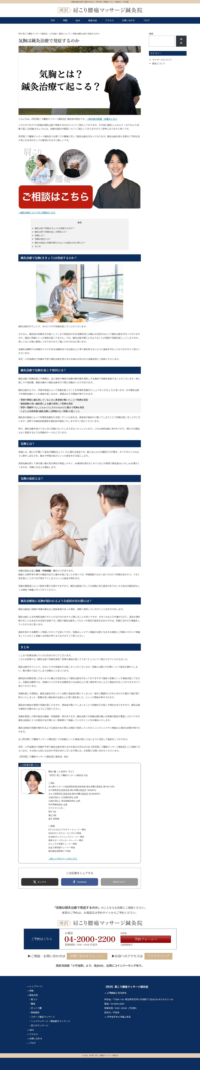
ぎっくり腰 (36, 1008)
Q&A (78, 20)
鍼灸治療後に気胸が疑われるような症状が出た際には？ (60, 242)
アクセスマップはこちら (119, 1016)
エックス (42, 881)
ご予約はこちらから (117, 992)
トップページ (35, 986)
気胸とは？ (40, 235)
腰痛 (33, 1003)
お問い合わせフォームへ (87, 956)
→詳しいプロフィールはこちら (62, 858)
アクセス (109, 20)
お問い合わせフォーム (131, 1065)
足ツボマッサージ (39, 1025)
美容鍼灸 (35, 1012)
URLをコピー (119, 881)
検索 (151, 33)
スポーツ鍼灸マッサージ (43, 1016)
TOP (52, 20)
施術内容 (92, 20)
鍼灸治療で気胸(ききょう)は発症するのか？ (55, 228)
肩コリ (34, 999)
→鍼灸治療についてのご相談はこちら (36, 212)
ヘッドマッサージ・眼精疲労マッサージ (50, 1021)
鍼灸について (158, 63)
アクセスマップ (158, 956)
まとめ (38, 246)
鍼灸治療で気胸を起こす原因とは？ (51, 231)
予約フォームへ (145, 939)
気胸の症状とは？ (43, 238)
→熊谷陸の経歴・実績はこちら (102, 119)
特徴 (65, 20)
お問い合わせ (128, 20)
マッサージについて (162, 59)
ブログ (146, 20)
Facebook (82, 881)
